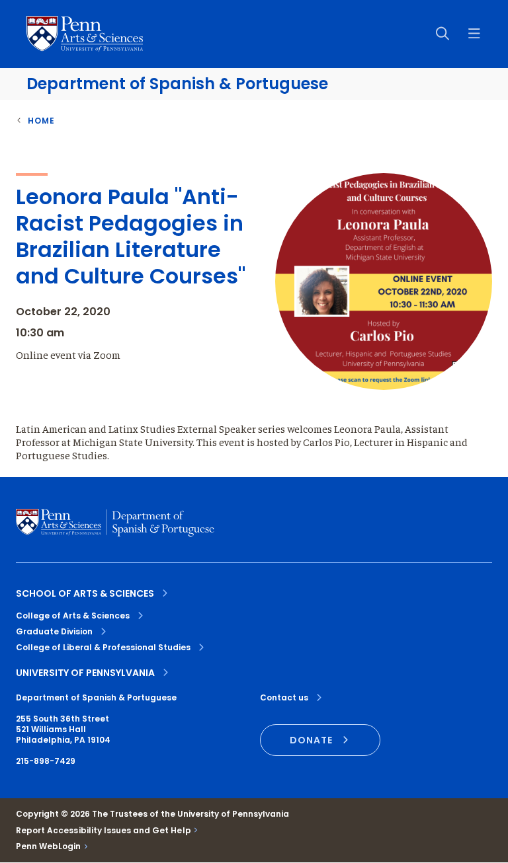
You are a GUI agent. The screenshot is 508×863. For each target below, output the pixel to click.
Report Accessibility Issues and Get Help (103, 830)
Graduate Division (54, 631)
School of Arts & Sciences (85, 593)
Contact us (284, 698)
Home (41, 121)
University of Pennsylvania (85, 672)
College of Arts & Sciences (73, 615)
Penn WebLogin (48, 846)
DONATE (311, 740)
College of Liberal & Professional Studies (103, 647)
